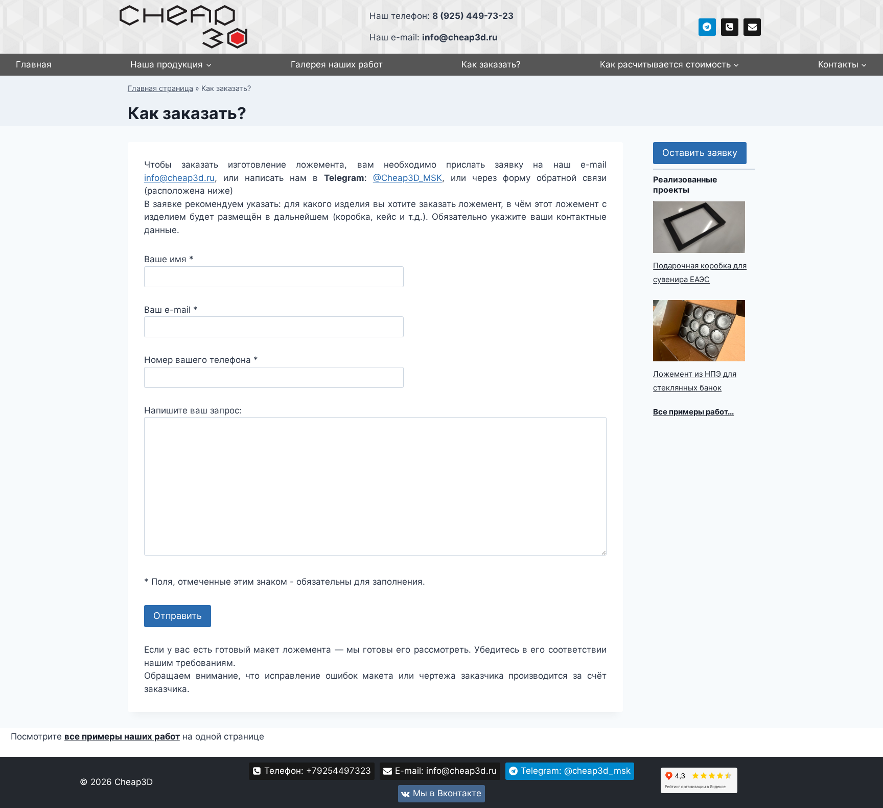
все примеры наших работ (122, 736)
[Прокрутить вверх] (857, 797)
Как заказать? (491, 64)
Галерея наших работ (337, 64)
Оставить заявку (699, 152)
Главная (34, 64)
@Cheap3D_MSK (407, 178)
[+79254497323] (729, 27)
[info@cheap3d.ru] (752, 27)
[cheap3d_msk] (707, 27)
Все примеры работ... (693, 412)
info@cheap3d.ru (179, 178)
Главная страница (160, 88)
